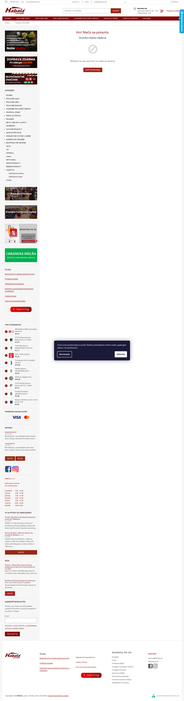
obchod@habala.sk (155, 658)
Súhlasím (121, 354)
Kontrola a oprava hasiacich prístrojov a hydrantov (19, 290)
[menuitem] (8, 18)
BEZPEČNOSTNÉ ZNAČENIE (16, 143)
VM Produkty (11, 160)
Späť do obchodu (92, 70)
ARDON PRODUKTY (13, 163)
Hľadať (116, 11)
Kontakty (76, 2)
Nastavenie (64, 354)
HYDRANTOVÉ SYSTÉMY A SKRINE (18, 136)
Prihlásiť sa (12, 634)
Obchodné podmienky (120, 676)
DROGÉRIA (10, 119)
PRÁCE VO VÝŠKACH (13, 115)
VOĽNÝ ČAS (10, 170)
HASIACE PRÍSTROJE (13, 132)
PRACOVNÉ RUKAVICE (14, 105)
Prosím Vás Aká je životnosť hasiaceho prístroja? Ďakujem (20, 518)
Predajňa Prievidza (119, 670)
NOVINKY (9, 95)
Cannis (8, 156)
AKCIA (8, 146)
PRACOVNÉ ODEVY (13, 99)
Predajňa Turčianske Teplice (122, 667)
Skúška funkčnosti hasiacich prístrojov (20, 580)
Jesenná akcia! (11, 432)
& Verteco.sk (174, 696)
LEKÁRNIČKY (10, 126)
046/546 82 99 (153, 661)
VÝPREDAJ (10, 153)
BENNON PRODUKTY (13, 166)
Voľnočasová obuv (16, 177)
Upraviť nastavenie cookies (58, 696)
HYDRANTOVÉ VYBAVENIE (15, 139)
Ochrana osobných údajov (122, 679)
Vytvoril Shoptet (163, 696)
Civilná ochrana (10, 296)
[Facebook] (8, 469)
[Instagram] (15, 469)
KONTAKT (152, 654)
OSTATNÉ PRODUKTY (14, 129)
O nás (87, 2)
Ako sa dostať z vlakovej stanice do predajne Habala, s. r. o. (19, 534)
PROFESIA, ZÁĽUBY (13, 112)
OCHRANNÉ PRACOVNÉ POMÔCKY (18, 109)
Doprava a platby (118, 673)
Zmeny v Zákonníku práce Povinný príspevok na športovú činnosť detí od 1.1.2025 (20, 567)
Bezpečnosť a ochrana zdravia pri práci (20, 274)
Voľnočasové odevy (16, 173)
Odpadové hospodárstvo (14, 284)
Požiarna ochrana (11, 279)
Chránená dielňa (100, 2)
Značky (9, 180)
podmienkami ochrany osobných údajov (21, 627)
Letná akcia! (10, 443)
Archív (10, 458)
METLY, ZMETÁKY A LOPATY (16, 122)
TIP (7, 149)
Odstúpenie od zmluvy (120, 682)
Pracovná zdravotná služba (15, 301)
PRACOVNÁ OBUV (12, 102)
